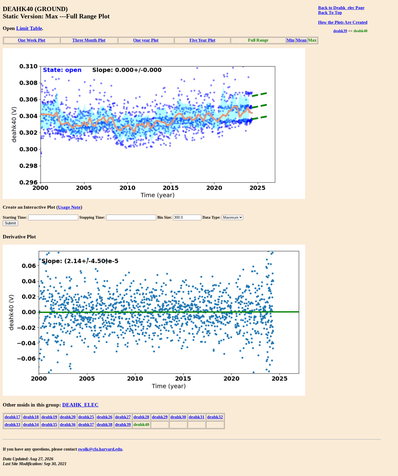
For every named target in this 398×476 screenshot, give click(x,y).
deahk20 (68, 417)
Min (290, 40)
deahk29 (160, 417)
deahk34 (31, 424)
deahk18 (31, 417)
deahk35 (49, 424)
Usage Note (69, 207)
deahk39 (340, 31)
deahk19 (49, 417)
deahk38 (104, 424)
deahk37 (86, 424)
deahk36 (68, 424)
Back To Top (330, 12)
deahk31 (196, 417)
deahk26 (104, 417)
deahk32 (215, 417)
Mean (301, 40)
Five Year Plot (202, 40)
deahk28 (141, 417)
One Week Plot (31, 40)
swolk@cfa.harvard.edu (100, 449)
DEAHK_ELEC (80, 405)
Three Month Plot (88, 40)
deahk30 (178, 417)
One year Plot (145, 40)
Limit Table (29, 28)
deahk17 (12, 417)
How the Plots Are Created (342, 22)
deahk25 (86, 417)
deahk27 (123, 417)
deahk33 (12, 424)
